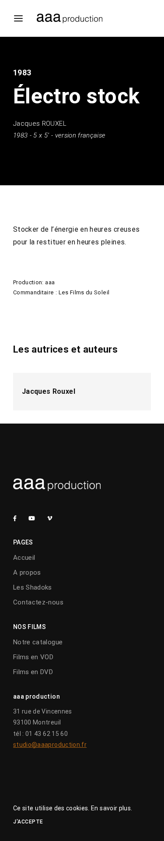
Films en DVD (33, 672)
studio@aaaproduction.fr (50, 744)
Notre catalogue (38, 642)
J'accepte (28, 822)
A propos (27, 572)
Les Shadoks (32, 587)
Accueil (24, 558)
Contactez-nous (38, 602)
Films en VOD (33, 657)
